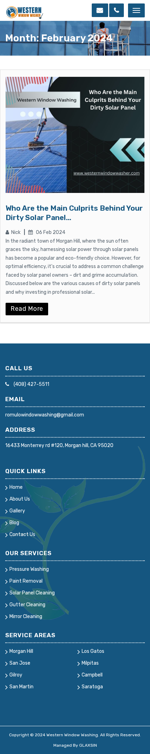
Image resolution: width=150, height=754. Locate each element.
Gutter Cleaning (27, 605)
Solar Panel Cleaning (32, 593)
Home (16, 487)
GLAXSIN (88, 745)
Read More (26, 309)
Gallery (17, 511)
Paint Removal (26, 581)
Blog (14, 523)
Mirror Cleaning (25, 616)
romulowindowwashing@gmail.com (44, 415)
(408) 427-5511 (31, 384)
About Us (19, 499)
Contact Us (22, 534)
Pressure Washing (29, 569)
